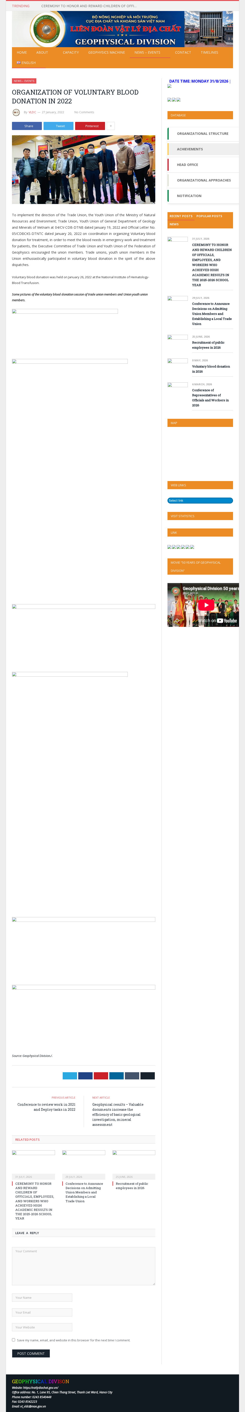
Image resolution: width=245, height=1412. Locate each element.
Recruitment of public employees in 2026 (132, 1185)
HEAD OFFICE (187, 164)
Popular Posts (209, 216)
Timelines (209, 52)
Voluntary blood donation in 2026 (211, 369)
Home (22, 52)
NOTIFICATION (189, 195)
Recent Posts (181, 216)
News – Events (147, 52)
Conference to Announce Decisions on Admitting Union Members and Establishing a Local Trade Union (84, 1192)
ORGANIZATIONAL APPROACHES (204, 180)
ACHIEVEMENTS (190, 149)
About (42, 52)
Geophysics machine (106, 52)
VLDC (32, 112)
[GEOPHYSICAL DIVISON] (122, 28)
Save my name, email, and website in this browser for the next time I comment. (73, 1340)
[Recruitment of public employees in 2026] (134, 1164)
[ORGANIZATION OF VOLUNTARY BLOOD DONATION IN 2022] (83, 170)
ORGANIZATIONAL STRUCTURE (202, 133)
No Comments (84, 112)
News (174, 224)
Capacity (71, 52)
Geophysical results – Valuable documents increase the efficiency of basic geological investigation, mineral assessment (118, 1114)
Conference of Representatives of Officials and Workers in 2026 (210, 397)
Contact (183, 52)
